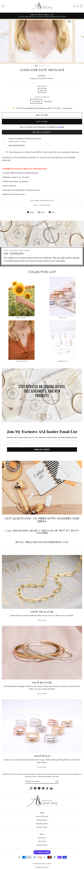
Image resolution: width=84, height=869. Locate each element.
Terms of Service (42, 816)
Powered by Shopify (42, 867)
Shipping (33, 78)
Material (42, 86)
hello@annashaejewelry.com (47, 542)
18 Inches (48, 101)
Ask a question (42, 205)
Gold (42, 90)
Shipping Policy (42, 823)
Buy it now (42, 121)
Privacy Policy (42, 827)
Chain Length (42, 97)
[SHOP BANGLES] (42, 653)
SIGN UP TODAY (42, 449)
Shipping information (42, 201)
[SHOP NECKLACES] (42, 582)
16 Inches (36, 101)
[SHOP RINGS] (42, 726)
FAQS (42, 813)
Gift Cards (42, 841)
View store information (17, 145)
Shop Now (42, 620)
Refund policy (42, 820)
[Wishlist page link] (74, 6)
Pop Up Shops (42, 845)
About (42, 834)
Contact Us (42, 838)
